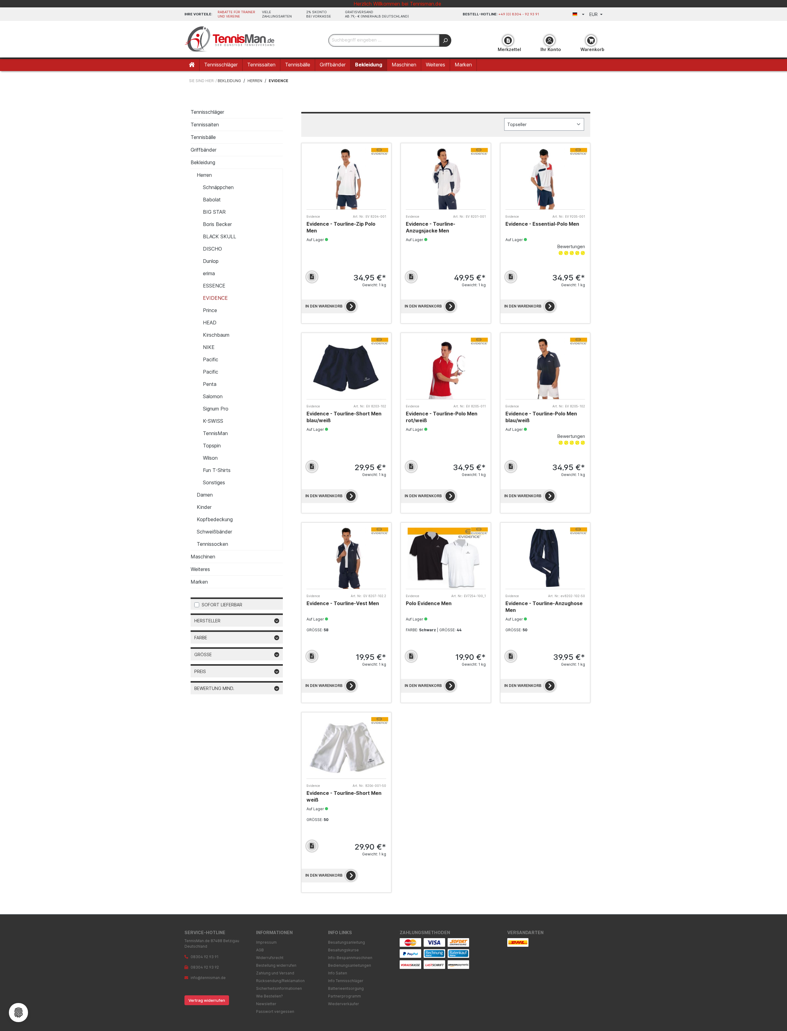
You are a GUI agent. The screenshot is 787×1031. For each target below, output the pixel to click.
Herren (204, 175)
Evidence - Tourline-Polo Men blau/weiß (541, 416)
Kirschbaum (216, 335)
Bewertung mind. (214, 688)
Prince (210, 310)
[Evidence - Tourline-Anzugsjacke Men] (445, 178)
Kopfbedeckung (215, 519)
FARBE (200, 637)
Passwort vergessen (275, 1011)
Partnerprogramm (344, 996)
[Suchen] (445, 40)
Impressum (266, 942)
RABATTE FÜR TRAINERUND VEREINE (236, 14)
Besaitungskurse (343, 950)
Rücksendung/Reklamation (280, 980)
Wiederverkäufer (343, 1003)
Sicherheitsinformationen (279, 988)
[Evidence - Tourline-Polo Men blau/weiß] (545, 368)
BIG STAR (214, 212)
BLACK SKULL (219, 236)
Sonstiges (214, 482)
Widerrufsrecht (269, 957)
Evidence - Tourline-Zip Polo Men (340, 227)
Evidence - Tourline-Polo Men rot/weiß (441, 416)
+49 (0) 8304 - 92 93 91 (518, 14)
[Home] (192, 65)
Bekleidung (203, 162)
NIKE (209, 347)
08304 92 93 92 (205, 967)
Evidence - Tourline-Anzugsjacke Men (430, 227)
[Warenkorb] (591, 40)
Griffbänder (203, 150)
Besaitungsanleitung (346, 942)
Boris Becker (217, 224)
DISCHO (212, 249)
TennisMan (215, 433)
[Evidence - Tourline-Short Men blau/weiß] (346, 368)
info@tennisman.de (208, 977)
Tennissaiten (205, 124)
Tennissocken (212, 544)
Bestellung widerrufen (276, 965)
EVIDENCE (215, 298)
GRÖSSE (203, 654)
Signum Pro (215, 409)
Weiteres (200, 569)
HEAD (209, 322)
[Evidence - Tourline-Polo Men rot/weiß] (445, 368)
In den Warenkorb (323, 306)
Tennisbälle (203, 137)
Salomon (213, 396)
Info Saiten (337, 973)
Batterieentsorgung (346, 988)
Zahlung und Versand (275, 973)
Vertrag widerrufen (206, 1000)
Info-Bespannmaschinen (350, 957)
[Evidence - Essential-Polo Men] (545, 178)
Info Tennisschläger (345, 980)
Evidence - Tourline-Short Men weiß (344, 796)
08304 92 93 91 (205, 956)
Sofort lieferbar (222, 604)
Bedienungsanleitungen (349, 965)
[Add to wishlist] (311, 277)
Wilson (210, 458)
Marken (199, 582)
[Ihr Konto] (549, 40)
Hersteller (207, 620)
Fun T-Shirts (217, 470)
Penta (209, 384)
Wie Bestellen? (269, 996)
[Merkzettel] (508, 40)
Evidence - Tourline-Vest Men (342, 603)
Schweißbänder (214, 532)
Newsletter (266, 1003)
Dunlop (211, 261)
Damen (205, 495)
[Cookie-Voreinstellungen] (18, 1012)
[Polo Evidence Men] (445, 558)
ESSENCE (214, 286)
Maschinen (203, 556)
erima (209, 273)
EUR (594, 14)
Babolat (212, 199)
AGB (260, 950)
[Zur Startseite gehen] (230, 39)
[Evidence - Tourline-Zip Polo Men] (346, 178)
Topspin (212, 445)
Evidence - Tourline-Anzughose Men (544, 606)
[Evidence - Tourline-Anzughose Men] (545, 558)
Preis (200, 671)
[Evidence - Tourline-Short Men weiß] (346, 748)
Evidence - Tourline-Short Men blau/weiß (344, 416)
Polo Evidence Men (429, 603)
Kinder (204, 507)
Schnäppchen (218, 187)
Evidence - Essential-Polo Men (542, 224)
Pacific (210, 359)
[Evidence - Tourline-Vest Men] (346, 558)
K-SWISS (213, 421)
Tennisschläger (207, 112)
